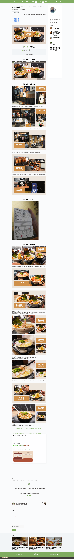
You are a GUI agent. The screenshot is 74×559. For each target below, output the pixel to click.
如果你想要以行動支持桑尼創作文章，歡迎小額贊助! (21, 449)
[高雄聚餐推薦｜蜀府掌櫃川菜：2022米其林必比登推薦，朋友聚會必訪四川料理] (51, 38)
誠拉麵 (26, 47)
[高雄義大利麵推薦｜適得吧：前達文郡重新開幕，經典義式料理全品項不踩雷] (51, 28)
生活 (49, 1)
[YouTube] (60, 1)
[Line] (56, 22)
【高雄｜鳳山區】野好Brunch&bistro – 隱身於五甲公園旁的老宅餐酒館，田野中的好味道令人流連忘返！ (27, 432)
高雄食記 (36, 1)
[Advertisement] (29, 470)
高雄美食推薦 (22, 480)
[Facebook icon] (27, 495)
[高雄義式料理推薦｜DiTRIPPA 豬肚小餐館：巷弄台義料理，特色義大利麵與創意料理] (51, 32)
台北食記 (30, 1)
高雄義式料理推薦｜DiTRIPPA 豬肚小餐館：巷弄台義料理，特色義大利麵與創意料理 (56, 33)
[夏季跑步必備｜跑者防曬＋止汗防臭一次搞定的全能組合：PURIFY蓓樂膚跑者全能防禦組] (51, 43)
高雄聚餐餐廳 (28, 480)
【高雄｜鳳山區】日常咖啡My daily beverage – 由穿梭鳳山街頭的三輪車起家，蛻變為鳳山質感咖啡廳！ (26, 428)
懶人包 (51, 1)
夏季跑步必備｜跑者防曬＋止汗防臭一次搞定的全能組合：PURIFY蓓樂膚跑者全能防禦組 (56, 43)
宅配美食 (46, 1)
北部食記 (39, 1)
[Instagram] (52, 22)
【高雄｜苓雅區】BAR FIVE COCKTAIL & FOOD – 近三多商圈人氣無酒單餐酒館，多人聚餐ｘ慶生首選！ (26, 433)
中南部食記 (43, 1)
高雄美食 (18, 480)
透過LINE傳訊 (18, 554)
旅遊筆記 (27, 1)
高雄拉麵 (14, 480)
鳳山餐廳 (36, 480)
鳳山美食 (32, 480)
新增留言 (14, 516)
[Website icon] (29, 495)
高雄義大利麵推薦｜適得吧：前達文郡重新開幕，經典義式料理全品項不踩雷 (56, 28)
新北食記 (33, 1)
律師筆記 (23, 1)
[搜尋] (61, 1)
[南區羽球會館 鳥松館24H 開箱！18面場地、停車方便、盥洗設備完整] (51, 48)
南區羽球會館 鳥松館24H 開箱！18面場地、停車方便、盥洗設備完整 (56, 48)
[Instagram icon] (30, 495)
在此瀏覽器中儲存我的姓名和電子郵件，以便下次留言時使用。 (20, 523)
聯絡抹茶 (22, 554)
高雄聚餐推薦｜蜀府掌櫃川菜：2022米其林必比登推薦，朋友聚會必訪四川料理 (56, 38)
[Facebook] (56, 1)
